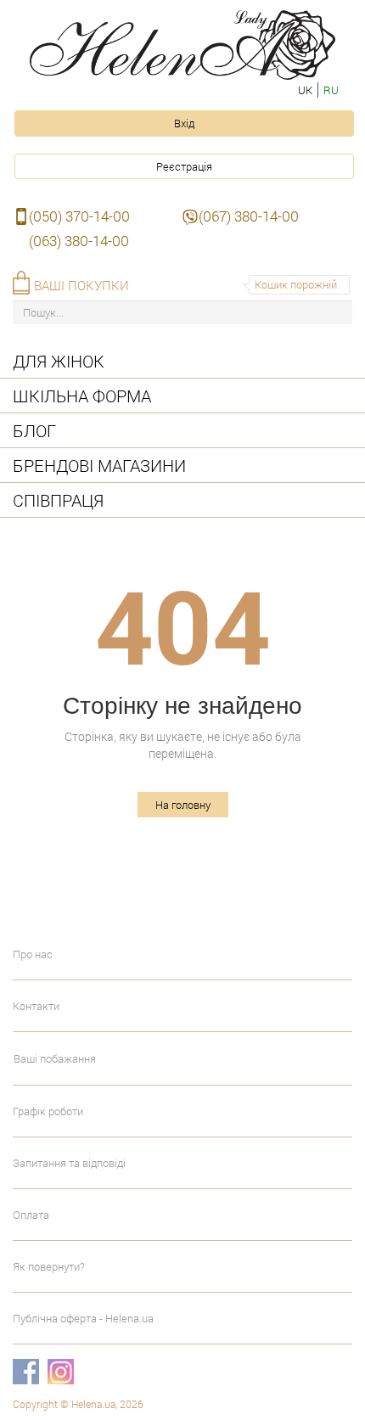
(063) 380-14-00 (79, 240)
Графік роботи (48, 1111)
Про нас (33, 954)
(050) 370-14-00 (79, 216)
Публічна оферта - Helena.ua (83, 1318)
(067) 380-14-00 (249, 216)
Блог (34, 430)
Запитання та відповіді (69, 1162)
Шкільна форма (82, 395)
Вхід (184, 123)
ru (331, 90)
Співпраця (58, 500)
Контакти (36, 1005)
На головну (183, 804)
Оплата (31, 1214)
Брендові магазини (99, 465)
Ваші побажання (55, 1058)
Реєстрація (184, 166)
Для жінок (58, 361)
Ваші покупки (81, 285)
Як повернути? (49, 1266)
